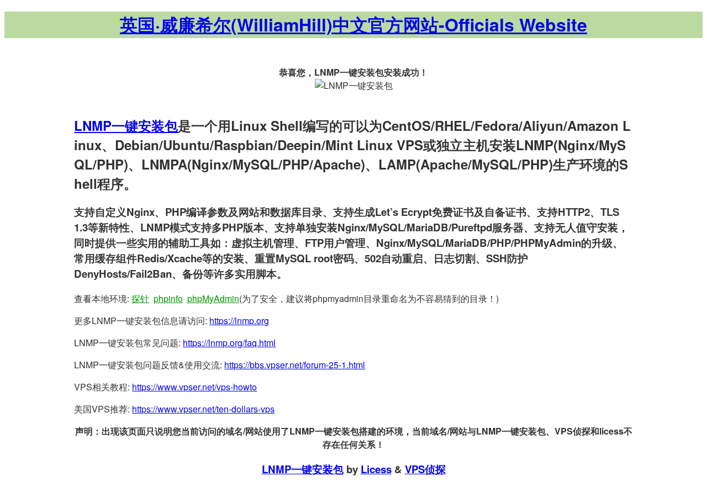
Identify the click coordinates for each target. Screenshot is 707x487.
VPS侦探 (425, 469)
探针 (140, 298)
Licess (376, 469)
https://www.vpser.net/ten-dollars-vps (203, 409)
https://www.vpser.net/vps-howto (194, 386)
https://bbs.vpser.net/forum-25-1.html (294, 364)
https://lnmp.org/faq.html (229, 342)
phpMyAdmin (213, 298)
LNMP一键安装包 (126, 125)
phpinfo (168, 298)
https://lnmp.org (239, 320)
